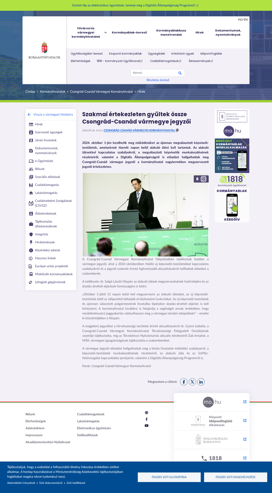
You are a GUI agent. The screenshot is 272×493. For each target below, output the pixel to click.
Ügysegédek (156, 54)
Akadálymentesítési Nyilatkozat (47, 442)
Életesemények (199, 61)
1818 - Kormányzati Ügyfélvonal (118, 61)
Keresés (180, 73)
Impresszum (33, 435)
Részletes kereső (158, 80)
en (246, 19)
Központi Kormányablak (125, 54)
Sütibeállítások (87, 435)
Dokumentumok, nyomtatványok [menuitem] (228, 32)
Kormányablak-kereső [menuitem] (129, 32)
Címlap (30, 91)
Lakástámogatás (88, 421)
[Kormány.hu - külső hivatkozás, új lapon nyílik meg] (211, 439)
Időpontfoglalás (211, 54)
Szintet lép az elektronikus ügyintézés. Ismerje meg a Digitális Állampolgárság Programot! (134, 5)
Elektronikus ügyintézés (94, 428)
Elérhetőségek (80, 61)
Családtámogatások (164, 61)
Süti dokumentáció (51, 483)
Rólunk (30, 414)
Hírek (141, 91)
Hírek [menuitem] (200, 32)
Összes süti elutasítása (169, 477)
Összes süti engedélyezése (235, 477)
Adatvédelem (34, 428)
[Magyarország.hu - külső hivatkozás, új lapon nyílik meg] (211, 402)
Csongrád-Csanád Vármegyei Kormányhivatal (101, 91)
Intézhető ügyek (182, 54)
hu (240, 19)
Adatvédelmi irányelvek (21, 483)
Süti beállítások (76, 483)
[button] (177, 130)
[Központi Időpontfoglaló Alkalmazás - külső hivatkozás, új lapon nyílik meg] (211, 421)
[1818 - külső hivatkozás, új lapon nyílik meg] (211, 458)
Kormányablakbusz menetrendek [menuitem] (171, 32)
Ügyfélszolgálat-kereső (87, 54)
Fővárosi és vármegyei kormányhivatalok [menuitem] (86, 32)
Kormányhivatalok (44, 57)
